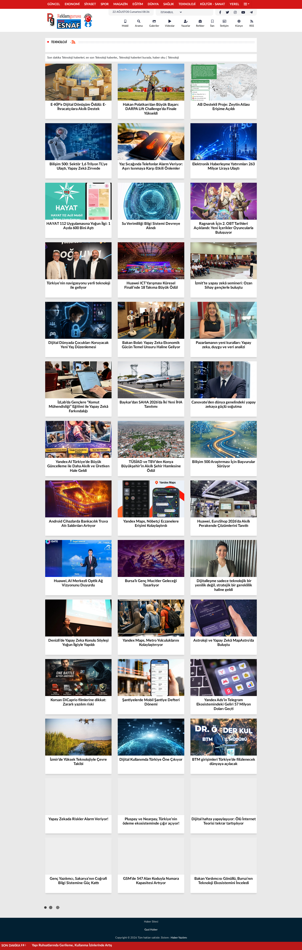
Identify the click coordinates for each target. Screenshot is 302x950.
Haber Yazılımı (179, 937)
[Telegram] (251, 12)
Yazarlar (185, 26)
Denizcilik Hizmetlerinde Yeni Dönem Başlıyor (65, 945)
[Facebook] (220, 12)
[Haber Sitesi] (68, 20)
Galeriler (154, 26)
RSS (251, 26)
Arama (139, 26)
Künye (239, 26)
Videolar (170, 26)
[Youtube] (243, 12)
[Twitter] (227, 12)
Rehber (200, 26)
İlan (212, 26)
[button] (247, 4)
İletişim (224, 26)
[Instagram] (235, 12)
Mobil (125, 26)
